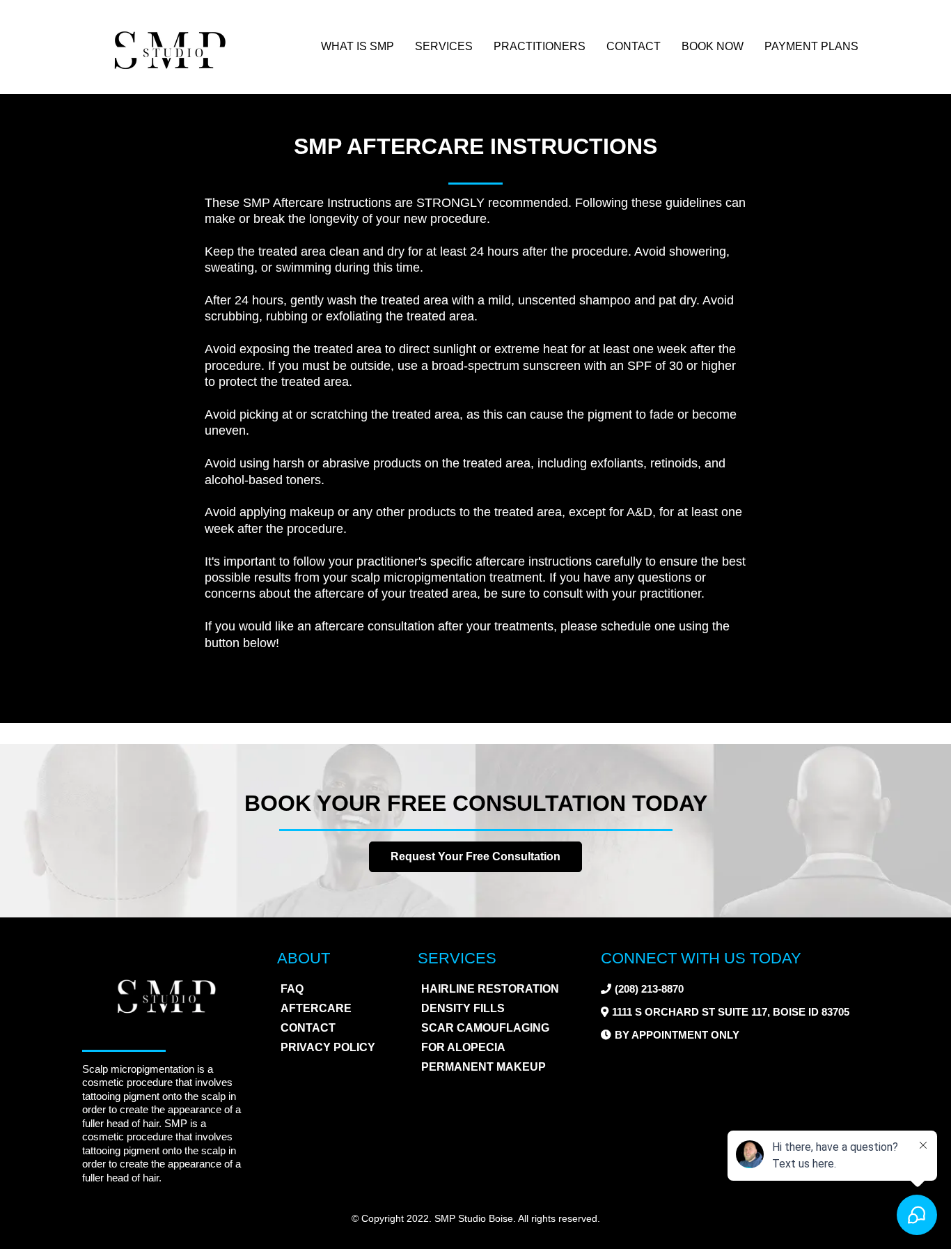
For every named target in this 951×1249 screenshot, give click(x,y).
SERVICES (444, 46)
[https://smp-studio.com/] (169, 46)
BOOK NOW (713, 46)
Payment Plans (811, 46)
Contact (633, 46)
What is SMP (357, 46)
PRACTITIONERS (539, 46)
